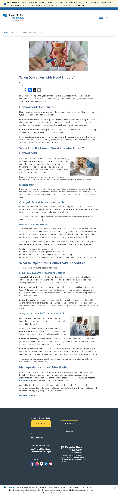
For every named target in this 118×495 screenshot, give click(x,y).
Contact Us (41, 424)
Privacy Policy (79, 457)
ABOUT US (69, 424)
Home (6, 33)
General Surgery (27, 381)
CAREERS (69, 432)
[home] (13, 17)
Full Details (79, 5)
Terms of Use (66, 459)
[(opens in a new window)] (23, 90)
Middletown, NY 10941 (41, 452)
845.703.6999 (37, 437)
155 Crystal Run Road (40, 449)
